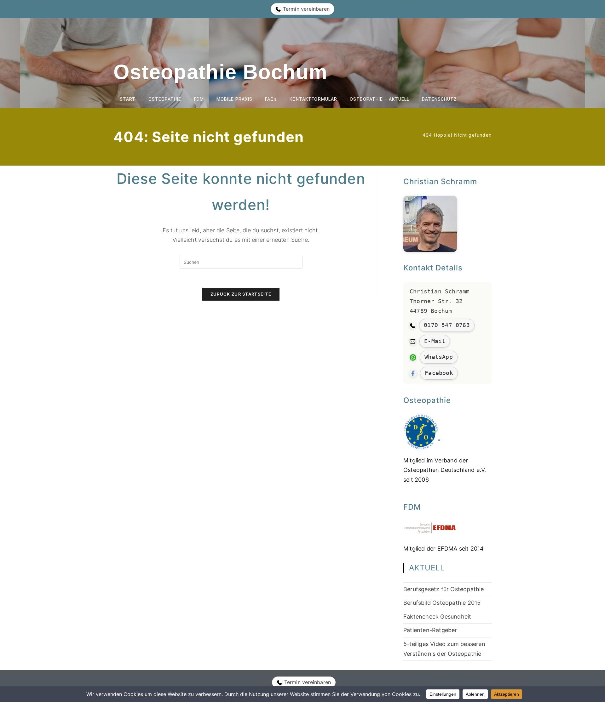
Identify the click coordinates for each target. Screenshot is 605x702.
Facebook (439, 373)
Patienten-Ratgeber (430, 630)
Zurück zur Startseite (240, 294)
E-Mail (434, 341)
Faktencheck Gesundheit (437, 616)
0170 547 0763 (447, 325)
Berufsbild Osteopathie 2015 (442, 602)
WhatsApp (438, 357)
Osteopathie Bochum (220, 71)
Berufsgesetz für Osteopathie (443, 589)
